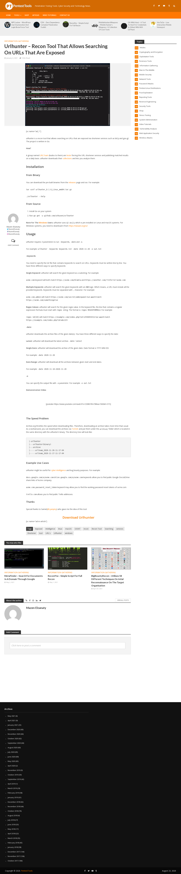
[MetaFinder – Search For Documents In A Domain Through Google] (24, 558)
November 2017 (14, 856)
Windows (43, 222)
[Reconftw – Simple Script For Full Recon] (65, 24)
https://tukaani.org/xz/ (78, 226)
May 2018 (11, 829)
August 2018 (12, 815)
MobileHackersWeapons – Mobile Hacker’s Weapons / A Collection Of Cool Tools (108, 26)
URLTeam (44, 155)
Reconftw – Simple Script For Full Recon (79, 24)
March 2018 (12, 838)
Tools (16, 15)
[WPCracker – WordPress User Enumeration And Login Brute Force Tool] (7, 25)
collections (67, 158)
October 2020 (13, 738)
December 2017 (14, 852)
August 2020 (12, 747)
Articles (35, 15)
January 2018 (13, 847)
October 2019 (13, 775)
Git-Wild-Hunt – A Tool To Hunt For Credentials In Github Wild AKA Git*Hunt (137, 26)
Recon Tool (97, 529)
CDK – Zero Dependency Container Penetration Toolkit (50, 24)
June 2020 (11, 756)
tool (41, 533)
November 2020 (14, 734)
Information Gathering (16, 41)
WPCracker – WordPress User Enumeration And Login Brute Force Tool (21, 24)
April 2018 (11, 833)
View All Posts (123, 600)
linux (60, 529)
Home (8, 15)
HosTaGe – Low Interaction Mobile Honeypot (164, 24)
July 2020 (11, 752)
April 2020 (11, 766)
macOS (68, 529)
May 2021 (11, 716)
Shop (27, 15)
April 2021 (11, 720)
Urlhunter (58, 533)
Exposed (38, 529)
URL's (48, 533)
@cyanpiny (51, 509)
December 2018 (14, 802)
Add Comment (13, 245)
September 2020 (14, 743)
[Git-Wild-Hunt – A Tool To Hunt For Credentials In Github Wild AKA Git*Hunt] (124, 26)
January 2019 (13, 797)
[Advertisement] (13, 170)
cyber (53, 470)
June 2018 (11, 824)
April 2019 (11, 784)
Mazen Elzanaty (13, 226)
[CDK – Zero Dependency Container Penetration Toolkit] (36, 25)
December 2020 (14, 729)
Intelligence (50, 529)
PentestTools (27, 870)
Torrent (75, 429)
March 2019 (12, 788)
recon (86, 529)
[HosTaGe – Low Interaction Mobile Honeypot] (153, 25)
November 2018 (14, 806)
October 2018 (13, 811)
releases (72, 182)
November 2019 (14, 770)
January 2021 (13, 725)
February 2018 (13, 842)
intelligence (61, 470)
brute (69, 155)
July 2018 (11, 820)
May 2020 (11, 761)
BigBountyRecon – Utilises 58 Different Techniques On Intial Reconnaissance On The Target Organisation (107, 580)
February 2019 (13, 793)
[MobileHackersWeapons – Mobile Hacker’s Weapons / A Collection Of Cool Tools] (94, 26)
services (119, 529)
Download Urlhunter (78, 517)
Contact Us (65, 15)
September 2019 (14, 779)
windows (68, 533)
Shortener (31, 533)
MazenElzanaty (14, 229)
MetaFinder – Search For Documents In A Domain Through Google (23, 577)
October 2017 (13, 861)
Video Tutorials (49, 15)
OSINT (77, 529)
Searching (109, 529)
